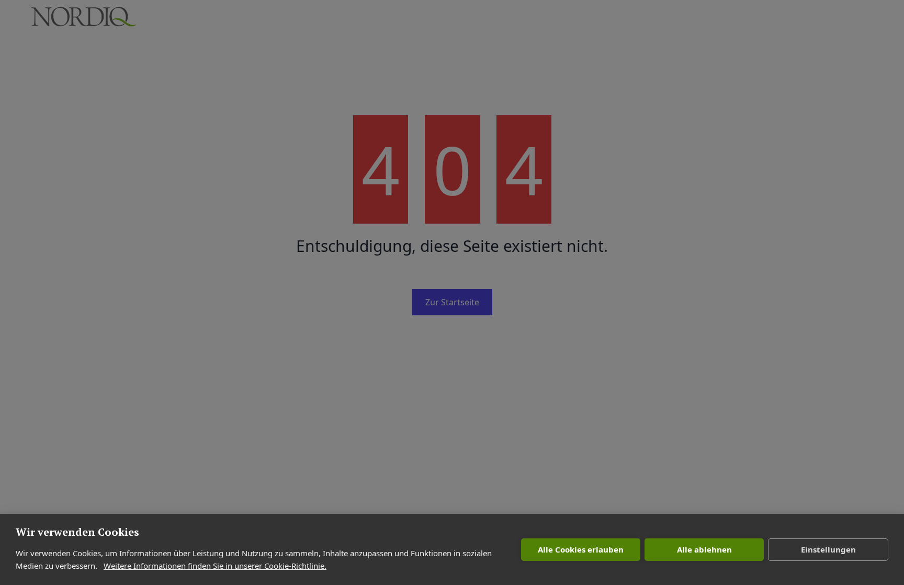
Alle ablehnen (704, 549)
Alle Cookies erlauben (581, 549)
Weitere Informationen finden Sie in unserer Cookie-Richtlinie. (215, 565)
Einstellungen (828, 549)
